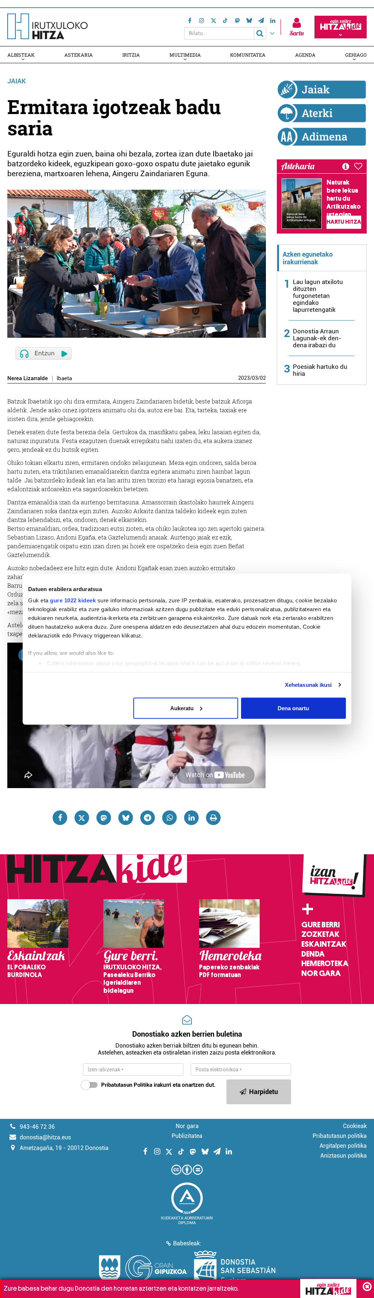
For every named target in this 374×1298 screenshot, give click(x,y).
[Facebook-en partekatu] (60, 817)
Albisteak (21, 55)
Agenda (305, 55)
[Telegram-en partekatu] (147, 817)
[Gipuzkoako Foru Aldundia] (143, 1269)
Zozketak (320, 934)
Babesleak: (187, 1243)
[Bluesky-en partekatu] (125, 817)
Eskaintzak (323, 944)
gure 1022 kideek (73, 600)
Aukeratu (182, 708)
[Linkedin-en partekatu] (191, 817)
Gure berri (320, 925)
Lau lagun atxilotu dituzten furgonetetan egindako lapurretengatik (318, 295)
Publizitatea (187, 1135)
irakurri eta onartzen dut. (158, 1085)
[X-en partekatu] (82, 817)
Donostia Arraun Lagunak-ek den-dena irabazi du (317, 338)
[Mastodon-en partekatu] (103, 817)
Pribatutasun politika (340, 1135)
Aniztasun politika (343, 1155)
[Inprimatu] (213, 817)
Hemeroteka (324, 964)
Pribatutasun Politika (126, 1085)
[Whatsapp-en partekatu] (169, 817)
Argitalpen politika (343, 1145)
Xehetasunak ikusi (308, 685)
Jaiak (16, 81)
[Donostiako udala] (234, 1269)
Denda (313, 954)
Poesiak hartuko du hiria (320, 370)
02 (263, 378)
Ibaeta (64, 378)
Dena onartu (293, 708)
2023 (244, 378)
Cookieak (355, 1126)
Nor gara (321, 973)
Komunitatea (248, 55)
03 (255, 378)
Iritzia (131, 55)
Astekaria (78, 55)
